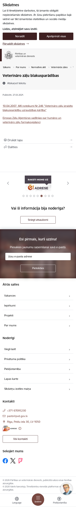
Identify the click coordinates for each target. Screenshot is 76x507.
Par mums (10, 325)
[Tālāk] (68, 183)
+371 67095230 (16, 410)
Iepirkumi (9, 305)
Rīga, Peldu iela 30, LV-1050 (23, 421)
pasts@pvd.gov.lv (17, 416)
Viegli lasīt (10, 349)
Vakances (10, 295)
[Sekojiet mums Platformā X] (13, 460)
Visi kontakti (20, 439)
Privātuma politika (14, 359)
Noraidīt (20, 36)
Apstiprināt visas (56, 36)
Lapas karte (11, 379)
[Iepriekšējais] (8, 183)
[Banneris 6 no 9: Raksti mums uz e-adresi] (38, 183)
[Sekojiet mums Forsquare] (20, 460)
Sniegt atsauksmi (38, 219)
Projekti (8, 315)
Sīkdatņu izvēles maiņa (17, 388)
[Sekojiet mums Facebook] (5, 460)
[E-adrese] (10, 428)
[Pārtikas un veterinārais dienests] (37, 59)
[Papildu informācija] (20, 428)
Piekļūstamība (12, 369)
